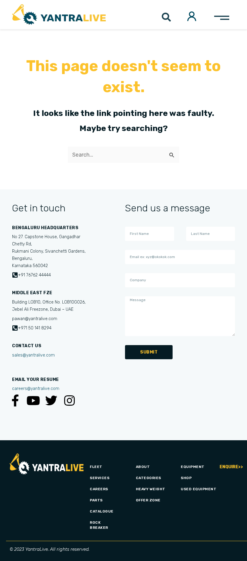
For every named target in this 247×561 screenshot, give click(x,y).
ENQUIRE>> (231, 466)
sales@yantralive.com (33, 355)
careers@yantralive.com (35, 388)
